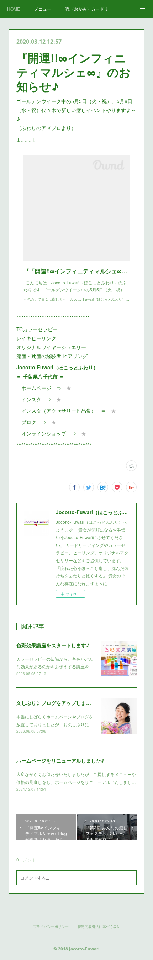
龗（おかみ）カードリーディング (86, 9)
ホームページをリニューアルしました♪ (60, 760)
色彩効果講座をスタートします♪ (52, 645)
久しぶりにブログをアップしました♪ (57, 702)
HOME (13, 9)
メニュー (42, 9)
